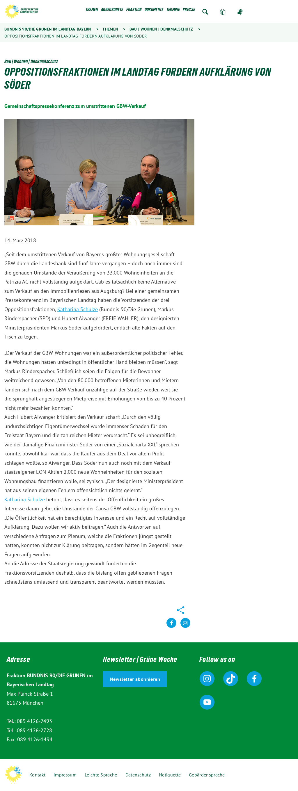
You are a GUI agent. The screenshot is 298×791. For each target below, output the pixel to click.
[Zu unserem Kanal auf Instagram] (207, 678)
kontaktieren (185, 627)
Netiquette (170, 775)
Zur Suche (205, 11)
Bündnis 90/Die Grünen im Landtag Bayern (47, 29)
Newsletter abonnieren (135, 679)
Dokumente (154, 10)
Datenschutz (138, 775)
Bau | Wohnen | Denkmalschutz (161, 29)
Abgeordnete (112, 10)
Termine (173, 10)
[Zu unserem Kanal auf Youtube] (207, 702)
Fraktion (134, 10)
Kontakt (37, 775)
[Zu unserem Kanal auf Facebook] (254, 678)
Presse (189, 10)
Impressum (65, 775)
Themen (92, 10)
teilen (171, 627)
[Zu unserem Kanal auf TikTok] (230, 678)
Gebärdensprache (240, 11)
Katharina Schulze (77, 309)
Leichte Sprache (222, 11)
